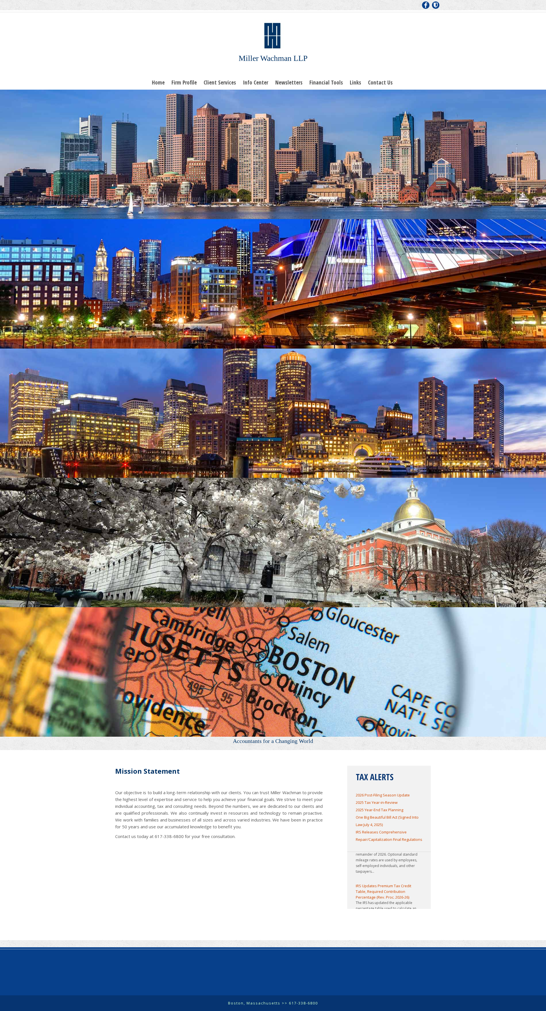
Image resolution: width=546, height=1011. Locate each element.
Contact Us (380, 82)
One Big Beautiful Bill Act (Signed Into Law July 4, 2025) (387, 821)
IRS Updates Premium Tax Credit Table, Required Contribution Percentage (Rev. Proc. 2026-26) (383, 871)
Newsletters (289, 82)
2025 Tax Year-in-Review (377, 802)
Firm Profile (184, 82)
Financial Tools (326, 82)
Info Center (255, 82)
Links (355, 82)
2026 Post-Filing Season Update (383, 795)
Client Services (220, 82)
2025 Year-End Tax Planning (379, 809)
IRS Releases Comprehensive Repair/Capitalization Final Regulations (389, 835)
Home (158, 82)
